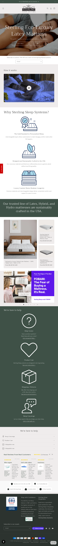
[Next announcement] (55, 1)
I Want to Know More (25, 294)
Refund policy (36, 540)
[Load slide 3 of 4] (28, 304)
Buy (38, 43)
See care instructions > (29, 365)
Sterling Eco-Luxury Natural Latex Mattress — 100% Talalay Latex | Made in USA (19, 262)
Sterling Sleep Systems (18, 540)
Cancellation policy (44, 542)
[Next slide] (34, 304)
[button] (3, 8)
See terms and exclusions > (29, 394)
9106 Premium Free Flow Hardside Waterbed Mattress (41, 473)
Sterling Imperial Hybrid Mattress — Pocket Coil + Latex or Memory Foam (46, 236)
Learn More (20, 43)
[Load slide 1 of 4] (24, 304)
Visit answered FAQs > (29, 338)
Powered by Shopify (27, 540)
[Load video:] (29, 88)
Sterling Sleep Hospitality (45, 517)
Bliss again (8, 462)
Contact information (35, 542)
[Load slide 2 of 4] (26, 304)
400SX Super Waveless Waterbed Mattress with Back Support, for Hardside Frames (7, 473)
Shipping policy (26, 542)
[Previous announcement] (3, 1)
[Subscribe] (41, 61)
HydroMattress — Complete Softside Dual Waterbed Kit (46, 262)
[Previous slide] (20, 304)
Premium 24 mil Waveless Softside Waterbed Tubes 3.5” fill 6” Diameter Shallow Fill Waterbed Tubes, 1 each (24, 473)
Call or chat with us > (29, 421)
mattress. (41, 462)
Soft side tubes (26, 462)
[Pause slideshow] (38, 304)
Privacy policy (43, 540)
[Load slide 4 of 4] (30, 304)
